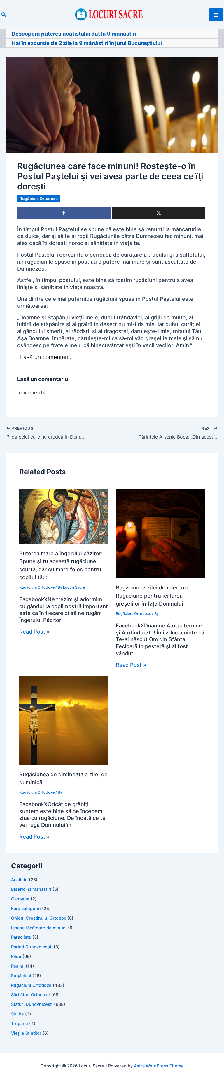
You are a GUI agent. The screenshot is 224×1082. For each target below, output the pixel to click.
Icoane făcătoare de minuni (39, 927)
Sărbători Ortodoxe (30, 994)
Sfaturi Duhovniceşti (32, 1004)
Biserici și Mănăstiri (31, 889)
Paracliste (21, 937)
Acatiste (19, 879)
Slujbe (17, 1014)
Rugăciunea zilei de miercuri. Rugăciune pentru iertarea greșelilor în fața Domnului (152, 595)
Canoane (20, 899)
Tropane (19, 1023)
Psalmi (17, 966)
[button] (4, 14)
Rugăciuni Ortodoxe (39, 198)
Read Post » (34, 631)
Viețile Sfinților (26, 1033)
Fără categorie (26, 908)
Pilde (16, 956)
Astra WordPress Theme (159, 1066)
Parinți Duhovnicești (31, 946)
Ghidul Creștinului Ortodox (38, 918)
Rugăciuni (21, 975)
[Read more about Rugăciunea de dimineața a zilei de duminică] (63, 719)
